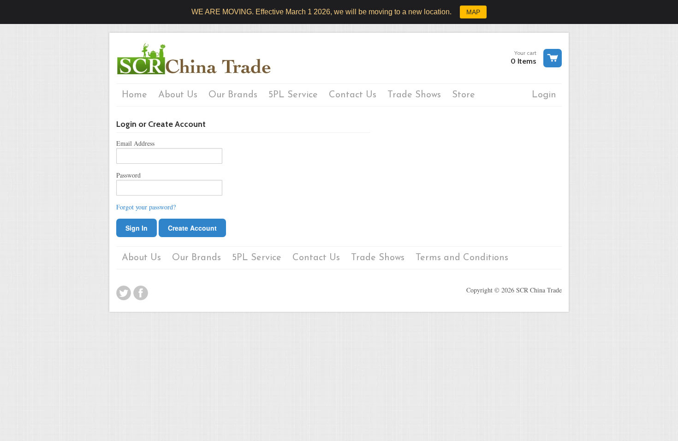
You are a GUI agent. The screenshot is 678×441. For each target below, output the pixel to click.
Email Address (135, 143)
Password (128, 175)
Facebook (140, 293)
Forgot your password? (146, 207)
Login (544, 95)
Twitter (123, 293)
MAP (473, 12)
